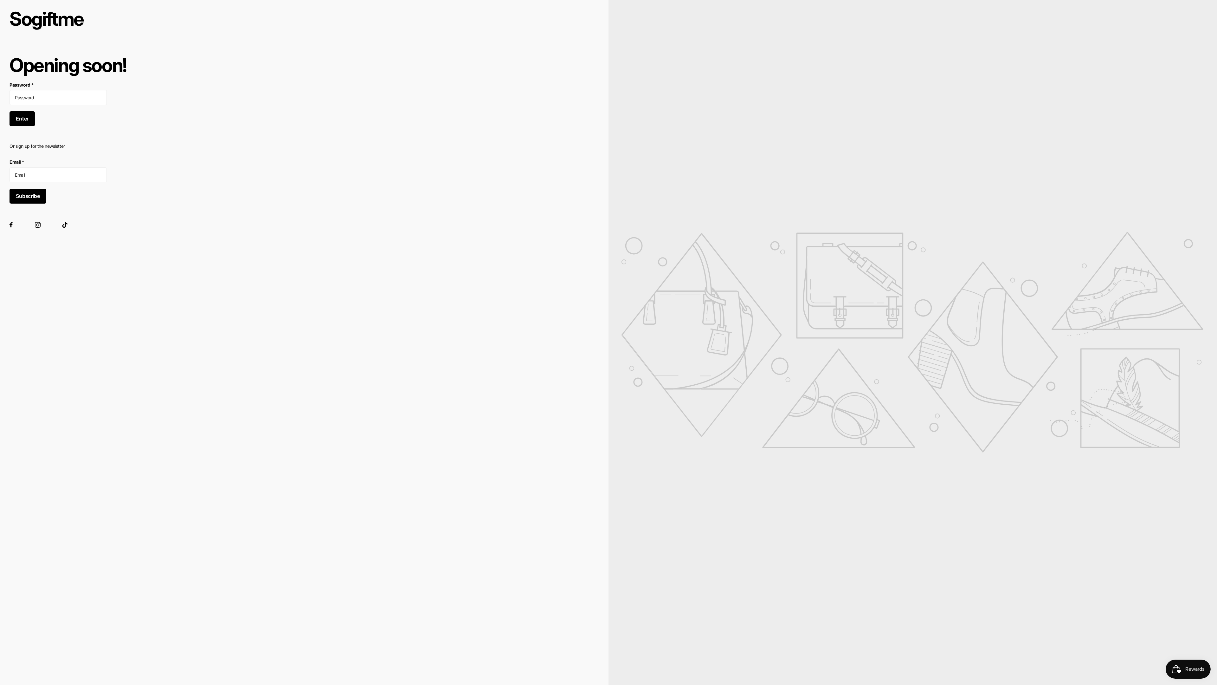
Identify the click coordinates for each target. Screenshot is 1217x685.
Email (17, 162)
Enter (22, 118)
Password (21, 85)
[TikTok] (65, 225)
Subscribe (28, 196)
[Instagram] (38, 225)
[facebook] (11, 224)
